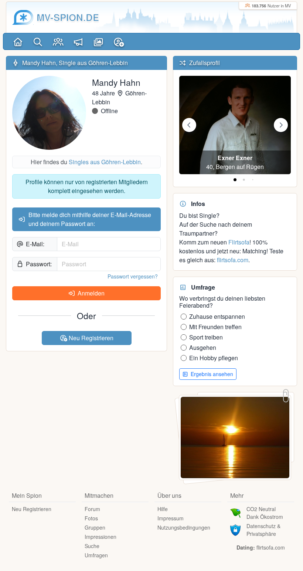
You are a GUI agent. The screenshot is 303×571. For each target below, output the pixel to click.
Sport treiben (206, 337)
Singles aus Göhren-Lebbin (105, 162)
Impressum (170, 518)
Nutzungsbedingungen (183, 527)
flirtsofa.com (232, 260)
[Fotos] (98, 41)
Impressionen (100, 536)
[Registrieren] (118, 41)
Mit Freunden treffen (215, 326)
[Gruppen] (58, 41)
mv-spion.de (68, 17)
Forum (92, 509)
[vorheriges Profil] (189, 125)
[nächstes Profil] (281, 125)
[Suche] (38, 41)
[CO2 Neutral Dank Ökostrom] (235, 512)
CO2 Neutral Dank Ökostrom (264, 512)
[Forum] (78, 41)
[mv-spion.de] (23, 17)
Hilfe (162, 509)
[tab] (235, 179)
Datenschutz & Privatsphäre (263, 529)
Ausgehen (202, 347)
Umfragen (96, 555)
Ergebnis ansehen (211, 374)
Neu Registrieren (90, 338)
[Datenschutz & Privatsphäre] (235, 529)
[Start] (18, 41)
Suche (92, 546)
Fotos (91, 518)
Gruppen (95, 527)
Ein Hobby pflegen (213, 358)
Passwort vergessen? (133, 276)
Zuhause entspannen (217, 316)
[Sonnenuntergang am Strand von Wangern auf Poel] (235, 436)
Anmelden (90, 293)
